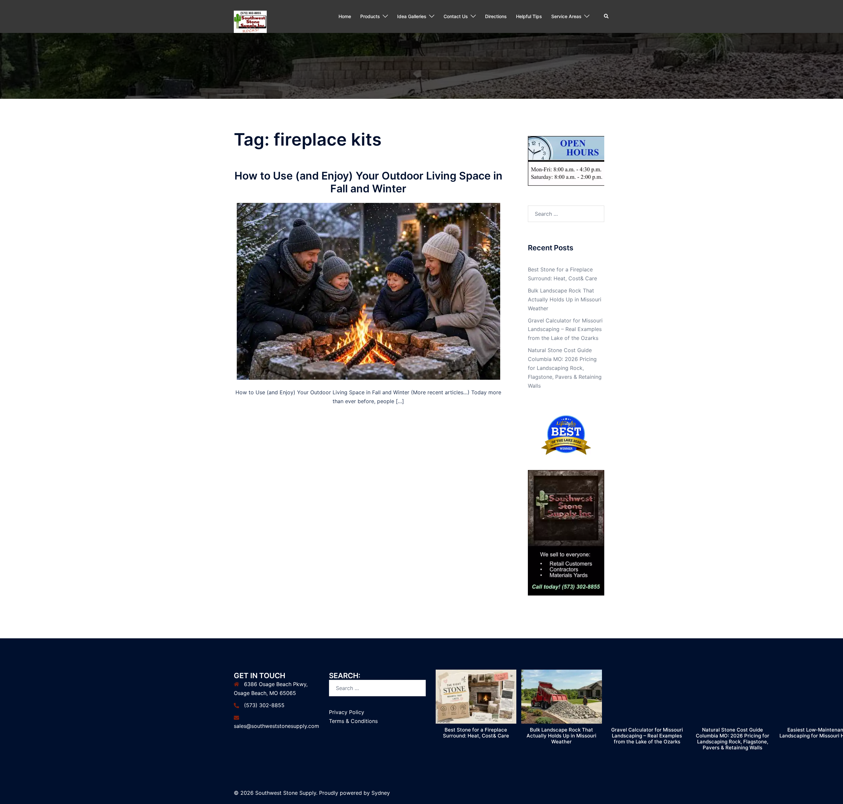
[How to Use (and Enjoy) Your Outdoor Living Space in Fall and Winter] (368, 291)
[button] (606, 16)
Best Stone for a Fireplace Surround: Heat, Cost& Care (476, 733)
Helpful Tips (529, 16)
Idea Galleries (411, 16)
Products (370, 16)
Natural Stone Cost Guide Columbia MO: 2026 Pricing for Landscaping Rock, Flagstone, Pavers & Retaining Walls (565, 368)
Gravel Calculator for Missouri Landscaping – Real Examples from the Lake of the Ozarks (565, 329)
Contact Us (456, 16)
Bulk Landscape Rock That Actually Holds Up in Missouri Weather (564, 299)
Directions (496, 16)
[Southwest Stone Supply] (250, 16)
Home (345, 16)
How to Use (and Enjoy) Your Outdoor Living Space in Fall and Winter (368, 182)
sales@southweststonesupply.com (276, 726)
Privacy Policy (346, 712)
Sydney (380, 793)
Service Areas (566, 16)
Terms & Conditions (353, 721)
